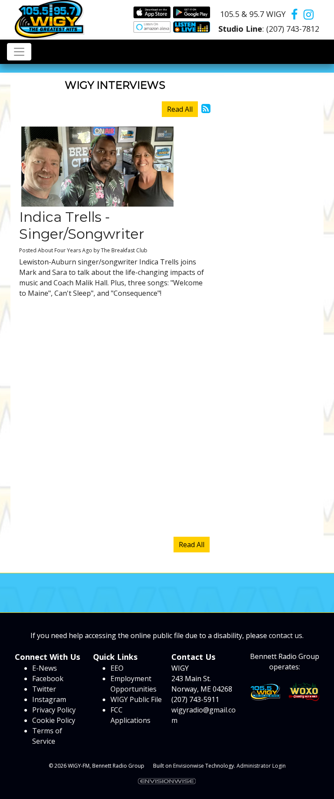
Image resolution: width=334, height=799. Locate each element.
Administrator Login (261, 765)
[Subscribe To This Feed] (205, 108)
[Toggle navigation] (19, 51)
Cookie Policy (53, 720)
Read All (180, 109)
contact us (285, 635)
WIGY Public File (136, 699)
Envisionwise (188, 765)
